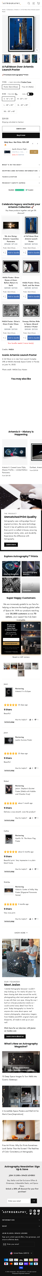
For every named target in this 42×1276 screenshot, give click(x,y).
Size (17, 94)
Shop (4, 1226)
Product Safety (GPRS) (13, 183)
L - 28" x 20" (8, 105)
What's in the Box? (12, 165)
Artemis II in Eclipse (23, 691)
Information (8, 1220)
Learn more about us (15, 1036)
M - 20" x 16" (22, 99)
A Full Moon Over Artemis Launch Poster (31, 239)
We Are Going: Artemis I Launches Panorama (11, 239)
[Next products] (37, 143)
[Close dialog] (39, 623)
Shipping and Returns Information (20, 171)
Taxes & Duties (9, 177)
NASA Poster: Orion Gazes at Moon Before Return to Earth (11, 281)
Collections (10, 10)
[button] (7, 666)
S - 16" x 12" (8, 99)
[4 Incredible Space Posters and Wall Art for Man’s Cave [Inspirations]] (21, 1096)
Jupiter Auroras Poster (23, 740)
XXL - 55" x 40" (9, 111)
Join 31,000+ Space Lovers (15, 1233)
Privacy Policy (15, 651)
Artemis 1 (17, 10)
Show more (20, 933)
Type (4, 82)
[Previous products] (32, 143)
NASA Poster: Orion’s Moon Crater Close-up (11, 324)
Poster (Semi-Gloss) (11, 87)
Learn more (11, 544)
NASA (11, 349)
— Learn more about (19, 82)
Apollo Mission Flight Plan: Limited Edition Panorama (20, 149)
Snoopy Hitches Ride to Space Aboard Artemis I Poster (31, 324)
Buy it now (21, 135)
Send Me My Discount (11, 643)
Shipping (5, 122)
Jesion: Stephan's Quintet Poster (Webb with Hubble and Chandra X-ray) (25, 791)
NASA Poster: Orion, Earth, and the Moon (31, 284)
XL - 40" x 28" (23, 105)
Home (3, 10)
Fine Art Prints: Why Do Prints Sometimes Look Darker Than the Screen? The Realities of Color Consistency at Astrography (20, 1148)
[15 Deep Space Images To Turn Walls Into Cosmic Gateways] (21, 1062)
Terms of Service (8, 651)
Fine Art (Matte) (28, 87)
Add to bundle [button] (13, 252)
